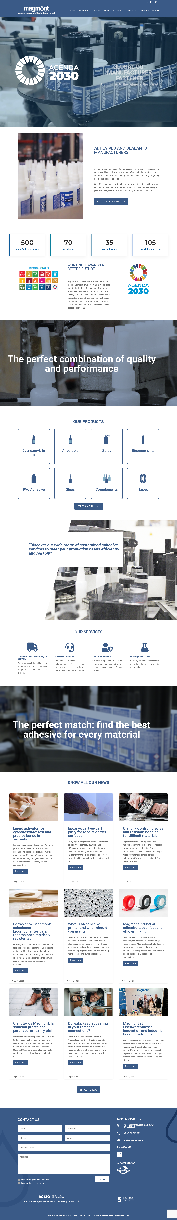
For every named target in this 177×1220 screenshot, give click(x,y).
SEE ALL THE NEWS (88, 1090)
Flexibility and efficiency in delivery (32, 657)
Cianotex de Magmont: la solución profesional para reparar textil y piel (33, 1033)
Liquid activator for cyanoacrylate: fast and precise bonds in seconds (33, 838)
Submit (102, 1179)
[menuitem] (146, 2)
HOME (72, 10)
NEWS (119, 10)
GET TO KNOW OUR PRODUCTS (111, 201)
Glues (70, 490)
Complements (107, 490)
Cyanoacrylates (34, 453)
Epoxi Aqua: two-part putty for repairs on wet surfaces (88, 838)
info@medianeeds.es (120, 1215)
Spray (106, 451)
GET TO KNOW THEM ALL (89, 506)
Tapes (143, 490)
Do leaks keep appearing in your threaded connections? (88, 1033)
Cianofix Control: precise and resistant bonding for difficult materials (143, 838)
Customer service (64, 656)
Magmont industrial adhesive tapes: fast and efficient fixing (143, 936)
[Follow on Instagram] (119, 1154)
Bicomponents (143, 451)
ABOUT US (83, 10)
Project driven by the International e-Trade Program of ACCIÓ (51, 1202)
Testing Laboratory (140, 656)
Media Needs (104, 1215)
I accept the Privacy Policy (33, 1183)
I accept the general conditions (35, 1180)
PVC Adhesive (34, 490)
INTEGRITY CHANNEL (150, 10)
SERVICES (95, 10)
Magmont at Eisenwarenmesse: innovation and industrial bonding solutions (143, 1033)
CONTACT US (132, 10)
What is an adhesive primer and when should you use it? (88, 936)
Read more (20, 871)
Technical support (101, 656)
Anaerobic (70, 451)
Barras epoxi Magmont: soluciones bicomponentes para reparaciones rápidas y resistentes (33, 936)
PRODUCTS (109, 10)
